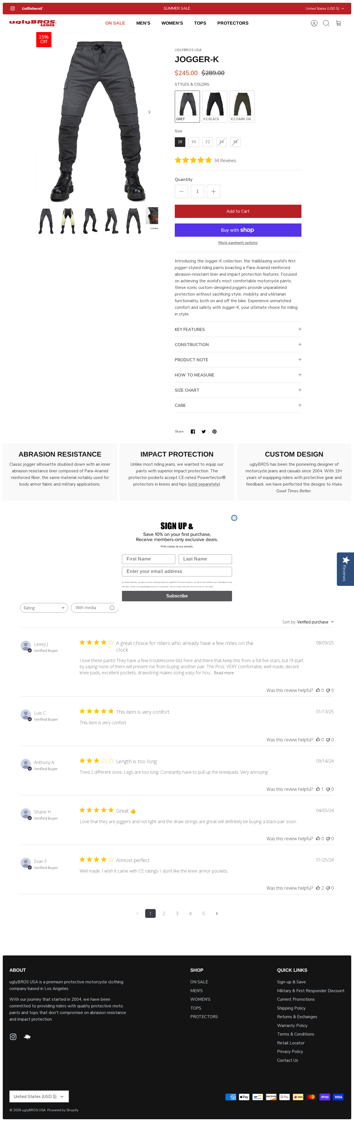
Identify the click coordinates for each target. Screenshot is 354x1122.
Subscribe (177, 596)
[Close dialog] (234, 518)
